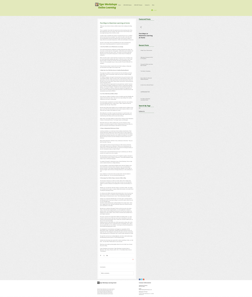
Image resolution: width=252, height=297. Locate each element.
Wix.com (142, 294)
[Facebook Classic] (139, 279)
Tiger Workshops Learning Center (107, 283)
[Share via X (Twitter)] (103, 255)
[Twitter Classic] (141, 279)
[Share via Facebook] (100, 255)
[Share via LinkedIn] (107, 255)
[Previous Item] (141, 27)
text (139, 107)
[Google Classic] (143, 279)
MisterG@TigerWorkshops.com (145, 289)
